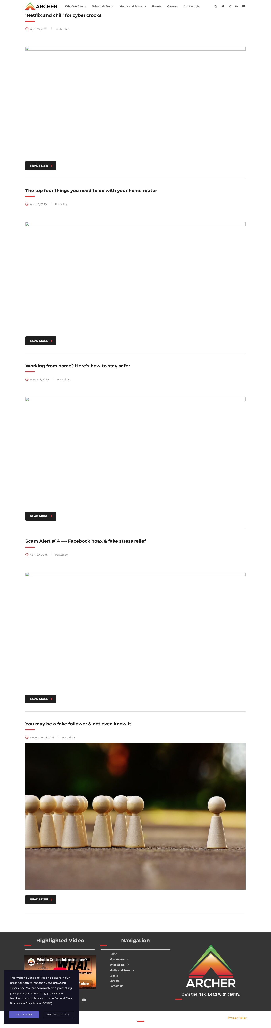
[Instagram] (230, 6)
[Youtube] (243, 6)
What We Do (101, 6)
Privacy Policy (237, 1017)
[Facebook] (216, 6)
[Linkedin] (236, 6)
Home (113, 954)
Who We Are (74, 6)
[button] (75, 6)
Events (156, 6)
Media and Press (130, 6)
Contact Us (191, 6)
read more (39, 165)
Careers (172, 6)
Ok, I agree (24, 1014)
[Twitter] (223, 6)
